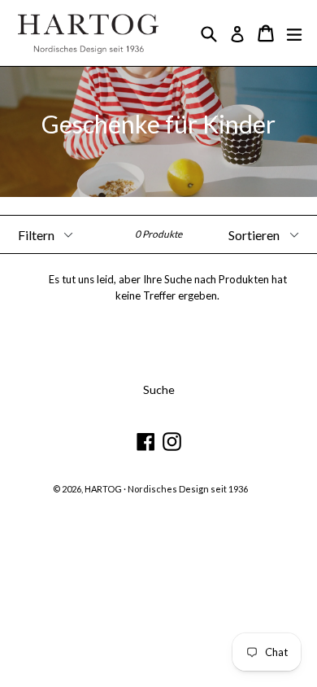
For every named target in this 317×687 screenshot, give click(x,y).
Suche (159, 389)
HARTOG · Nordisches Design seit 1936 (166, 489)
